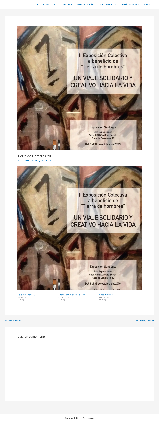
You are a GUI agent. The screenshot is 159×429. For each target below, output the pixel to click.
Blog (55, 4)
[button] (71, 4)
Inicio (35, 4)
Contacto (148, 4)
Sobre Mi (45, 4)
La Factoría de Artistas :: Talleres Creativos (94, 4)
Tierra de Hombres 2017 (27, 295)
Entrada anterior (13, 320)
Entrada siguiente (145, 320)
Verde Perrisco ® (106, 295)
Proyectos (65, 4)
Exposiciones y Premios (129, 4)
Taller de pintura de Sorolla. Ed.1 (71, 295)
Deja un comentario (26, 160)
